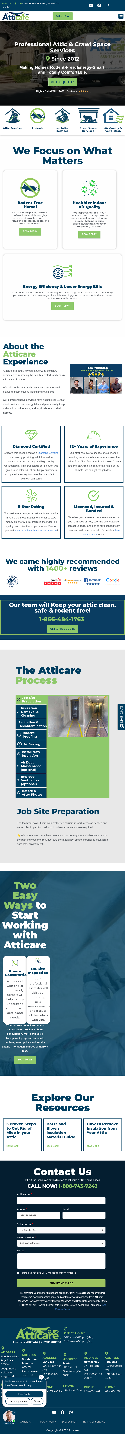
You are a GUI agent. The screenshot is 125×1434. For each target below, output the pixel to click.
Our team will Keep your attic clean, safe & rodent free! (62, 611)
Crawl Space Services (88, 129)
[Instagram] (107, 5)
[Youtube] (91, 5)
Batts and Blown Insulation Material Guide (60, 1130)
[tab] (31, 699)
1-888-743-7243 (52, 1391)
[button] (120, 16)
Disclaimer (69, 1421)
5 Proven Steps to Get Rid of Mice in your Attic (21, 1130)
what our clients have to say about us (36, 530)
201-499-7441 (92, 1391)
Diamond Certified (48, 452)
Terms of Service (94, 1421)
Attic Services (13, 128)
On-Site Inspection (38, 971)
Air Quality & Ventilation (113, 129)
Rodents (37, 128)
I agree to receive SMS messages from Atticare (48, 1272)
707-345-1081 (113, 1391)
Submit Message (61, 1283)
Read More (12, 1146)
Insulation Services (62, 129)
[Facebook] (99, 5)
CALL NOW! (62, 1186)
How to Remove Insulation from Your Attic (102, 1128)
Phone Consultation (17, 973)
